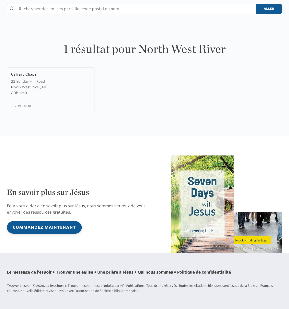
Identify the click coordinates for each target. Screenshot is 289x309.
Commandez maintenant (44, 227)
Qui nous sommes (156, 272)
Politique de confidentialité (204, 272)
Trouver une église (75, 272)
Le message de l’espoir (30, 272)
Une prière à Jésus (115, 272)
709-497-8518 (21, 105)
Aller (269, 9)
